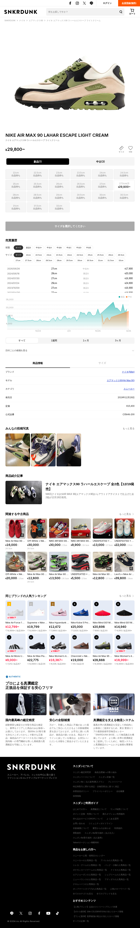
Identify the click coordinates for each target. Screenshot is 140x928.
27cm (18, 260)
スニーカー (129, 389)
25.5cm (100, 255)
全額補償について (81, 828)
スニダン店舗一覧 (107, 777)
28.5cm (49, 260)
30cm (79, 260)
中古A (49, 248)
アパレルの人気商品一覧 (112, 860)
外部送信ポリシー (81, 791)
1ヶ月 (86, 340)
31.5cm (111, 260)
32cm (121, 260)
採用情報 (77, 796)
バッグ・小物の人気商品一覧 (118, 865)
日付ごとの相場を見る (16, 350)
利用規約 (118, 828)
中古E (88, 248)
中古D (78, 248)
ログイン (107, 3)
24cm (69, 255)
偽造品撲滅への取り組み (106, 772)
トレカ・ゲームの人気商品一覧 (87, 865)
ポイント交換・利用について (86, 814)
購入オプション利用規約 (114, 814)
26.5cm (121, 255)
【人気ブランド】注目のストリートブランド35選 (95, 907)
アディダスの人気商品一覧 (117, 879)
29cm (59, 260)
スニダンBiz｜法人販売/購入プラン (88, 782)
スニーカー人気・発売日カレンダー (89, 856)
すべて (18, 248)
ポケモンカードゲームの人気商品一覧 (90, 870)
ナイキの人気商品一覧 (121, 870)
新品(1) (38, 161)
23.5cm (59, 255)
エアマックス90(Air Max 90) (121, 380)
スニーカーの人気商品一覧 (85, 860)
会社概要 (120, 791)
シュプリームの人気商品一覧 (118, 875)
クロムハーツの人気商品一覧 (86, 884)
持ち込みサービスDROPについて (88, 819)
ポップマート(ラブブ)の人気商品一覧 (89, 889)
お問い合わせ (79, 823)
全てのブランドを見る (107, 894)
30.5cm (90, 260)
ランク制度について (119, 809)
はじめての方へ (80, 809)
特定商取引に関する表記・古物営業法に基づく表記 (96, 786)
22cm (28, 255)
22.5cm (39, 255)
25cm (90, 255)
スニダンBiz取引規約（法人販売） (88, 838)
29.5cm (69, 260)
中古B (59, 248)
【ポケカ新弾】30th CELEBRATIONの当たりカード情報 (98, 911)
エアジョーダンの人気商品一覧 (87, 875)
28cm (38, 260)
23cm (49, 255)
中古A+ (39, 248)
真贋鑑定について (99, 809)
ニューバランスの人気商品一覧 (87, 879)
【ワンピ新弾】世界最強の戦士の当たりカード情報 (96, 916)
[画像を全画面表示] (70, 71)
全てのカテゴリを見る (83, 894)
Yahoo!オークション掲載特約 (86, 842)
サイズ (102, 362)
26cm (110, 255)
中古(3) (100, 161)
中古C (69, 248)
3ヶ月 (118, 340)
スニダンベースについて (84, 777)
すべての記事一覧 (81, 921)
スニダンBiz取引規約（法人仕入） (100, 833)
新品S (28, 248)
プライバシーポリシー (103, 791)
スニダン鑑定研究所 (82, 772)
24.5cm (80, 255)
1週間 (54, 340)
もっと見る (129, 428)
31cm (100, 260)
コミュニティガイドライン (101, 823)
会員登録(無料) (129, 3)
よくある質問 (112, 819)
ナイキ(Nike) (128, 372)
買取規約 (77, 833)
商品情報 (38, 363)
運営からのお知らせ (102, 828)
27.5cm (28, 260)
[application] (70, 316)
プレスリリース (115, 782)
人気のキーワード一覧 (120, 889)
